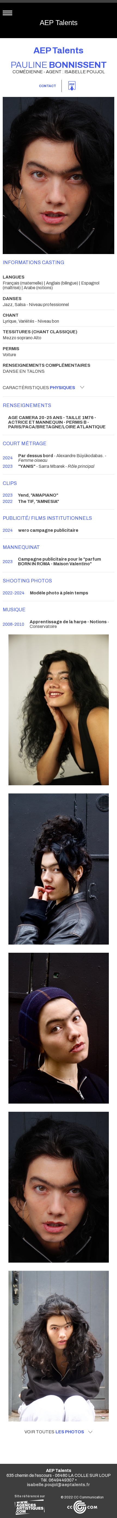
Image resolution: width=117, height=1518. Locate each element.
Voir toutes (54, 1432)
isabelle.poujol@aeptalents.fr (58, 1484)
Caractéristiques (39, 387)
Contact (47, 86)
